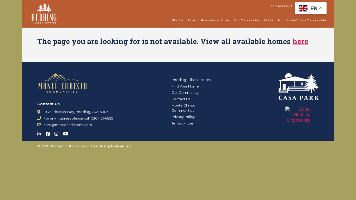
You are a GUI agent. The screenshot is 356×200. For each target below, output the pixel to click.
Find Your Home (183, 20)
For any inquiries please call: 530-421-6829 (78, 118)
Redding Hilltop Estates (191, 80)
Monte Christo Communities (306, 20)
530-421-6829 (281, 6)
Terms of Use (182, 123)
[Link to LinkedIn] (40, 132)
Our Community (246, 20)
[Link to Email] (39, 125)
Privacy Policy (183, 117)
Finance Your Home (215, 20)
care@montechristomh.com (68, 125)
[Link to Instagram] (58, 132)
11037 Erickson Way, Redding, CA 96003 (75, 112)
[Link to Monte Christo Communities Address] (38, 112)
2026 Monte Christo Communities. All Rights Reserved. (86, 146)
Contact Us (272, 20)
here (300, 41)
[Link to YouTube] (67, 132)
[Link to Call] (39, 118)
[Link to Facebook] (49, 132)
